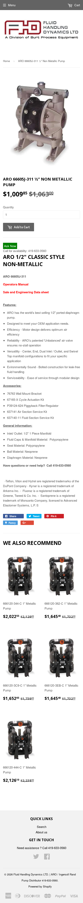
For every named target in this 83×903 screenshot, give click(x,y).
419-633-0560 (37, 251)
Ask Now (10, 246)
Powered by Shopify (40, 886)
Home (6, 61)
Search (41, 826)
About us (41, 832)
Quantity (8, 207)
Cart (77, 5)
